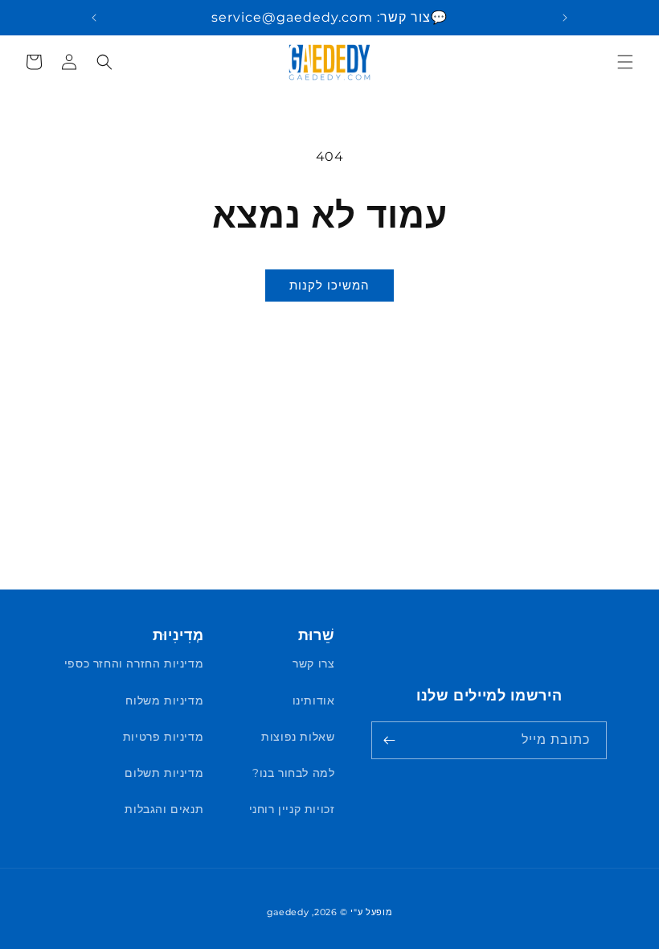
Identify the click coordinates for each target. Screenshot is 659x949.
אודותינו (314, 700)
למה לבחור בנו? (293, 773)
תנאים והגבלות (164, 809)
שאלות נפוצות (297, 736)
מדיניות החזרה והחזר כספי (133, 663)
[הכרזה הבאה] (94, 17)
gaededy (288, 912)
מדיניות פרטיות (163, 736)
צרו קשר (313, 663)
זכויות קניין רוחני (292, 809)
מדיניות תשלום (164, 773)
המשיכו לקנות (329, 285)
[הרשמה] (389, 740)
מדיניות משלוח (164, 700)
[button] (625, 62)
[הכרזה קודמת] (565, 17)
